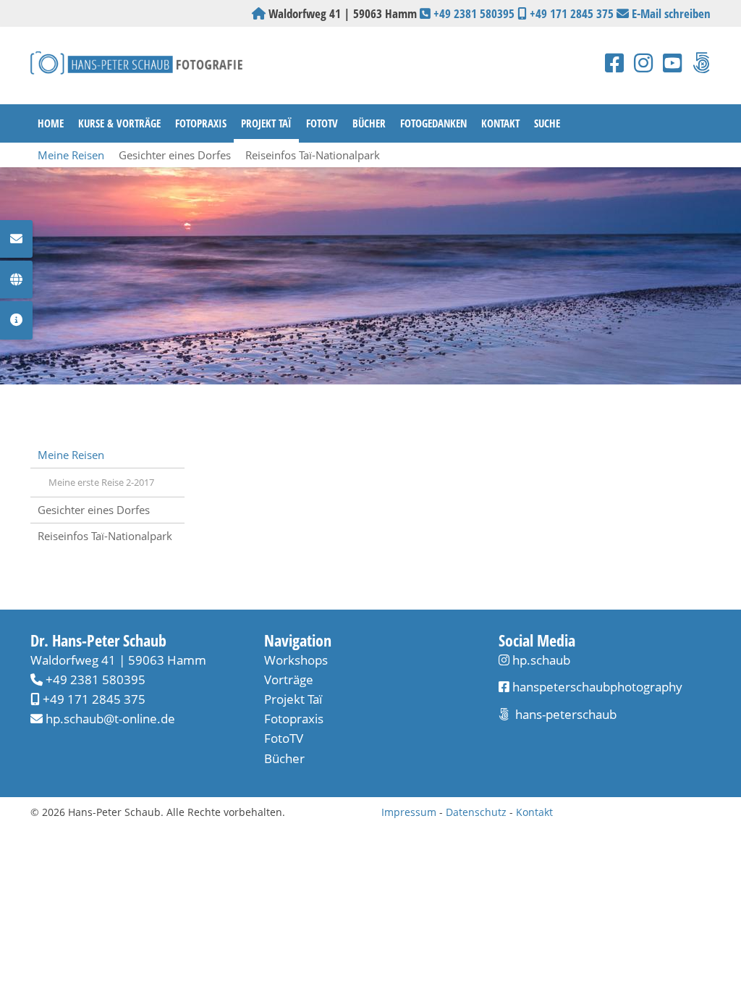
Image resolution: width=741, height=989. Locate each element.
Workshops (296, 660)
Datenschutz (476, 812)
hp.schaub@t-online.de (110, 718)
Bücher (369, 123)
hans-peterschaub (564, 714)
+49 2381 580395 (474, 13)
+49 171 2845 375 (572, 13)
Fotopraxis (200, 123)
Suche (547, 123)
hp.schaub (541, 660)
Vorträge (288, 679)
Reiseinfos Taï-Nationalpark (312, 155)
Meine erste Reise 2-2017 (101, 482)
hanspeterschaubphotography (595, 686)
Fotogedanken (433, 123)
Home (51, 123)
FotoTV (322, 123)
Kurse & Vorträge (119, 123)
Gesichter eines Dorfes (175, 155)
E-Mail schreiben (671, 13)
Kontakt (500, 123)
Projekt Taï (266, 123)
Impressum (408, 812)
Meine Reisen (71, 155)
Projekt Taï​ (293, 699)
